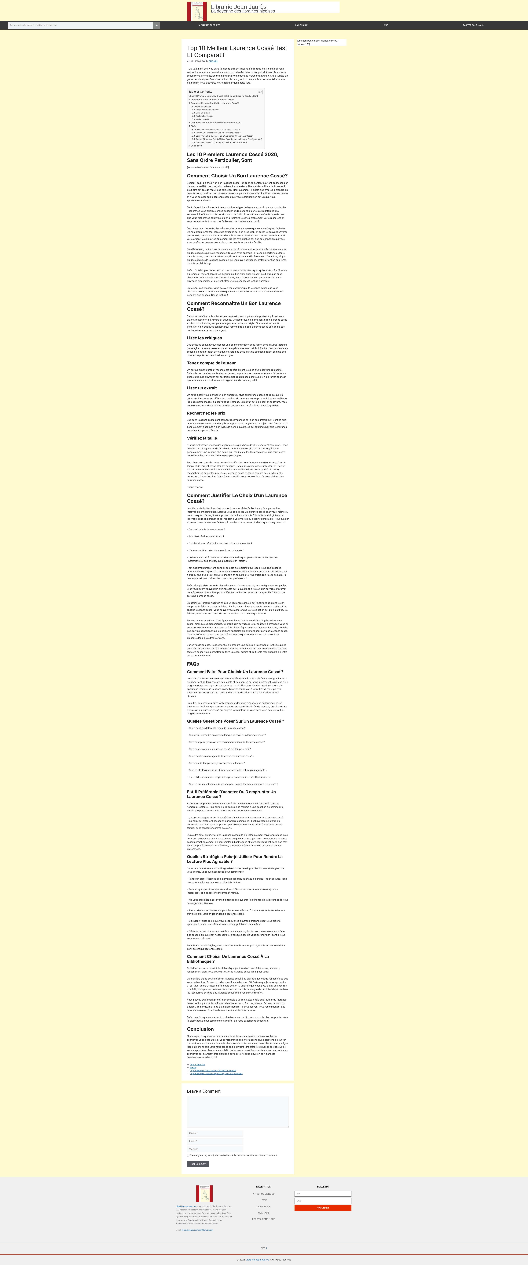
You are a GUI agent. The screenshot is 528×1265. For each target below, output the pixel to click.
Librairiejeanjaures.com (186, 1206)
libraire (193, 1067)
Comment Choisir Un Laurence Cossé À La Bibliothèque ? (221, 142)
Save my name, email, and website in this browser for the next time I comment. (234, 1155)
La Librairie (301, 25)
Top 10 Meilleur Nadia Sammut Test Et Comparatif (213, 1070)
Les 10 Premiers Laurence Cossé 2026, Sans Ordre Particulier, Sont (224, 96)
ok (157, 25)
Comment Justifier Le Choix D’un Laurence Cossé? (216, 122)
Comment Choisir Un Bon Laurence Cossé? (212, 99)
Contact (263, 1212)
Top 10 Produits (197, 1064)
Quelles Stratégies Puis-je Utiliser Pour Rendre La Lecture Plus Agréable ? (229, 139)
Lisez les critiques (203, 106)
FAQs (193, 126)
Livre (385, 25)
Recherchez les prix (205, 116)
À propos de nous (264, 1193)
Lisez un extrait (203, 113)
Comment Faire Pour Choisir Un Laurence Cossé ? (217, 129)
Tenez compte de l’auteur (207, 110)
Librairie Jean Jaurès (258, 1259)
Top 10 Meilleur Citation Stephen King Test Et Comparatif (216, 1073)
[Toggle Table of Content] (259, 92)
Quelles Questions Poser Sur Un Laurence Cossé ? (218, 133)
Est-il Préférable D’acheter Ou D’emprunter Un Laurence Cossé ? (224, 136)
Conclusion (196, 145)
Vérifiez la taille (202, 119)
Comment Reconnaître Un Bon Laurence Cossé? (215, 103)
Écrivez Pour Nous (473, 25)
